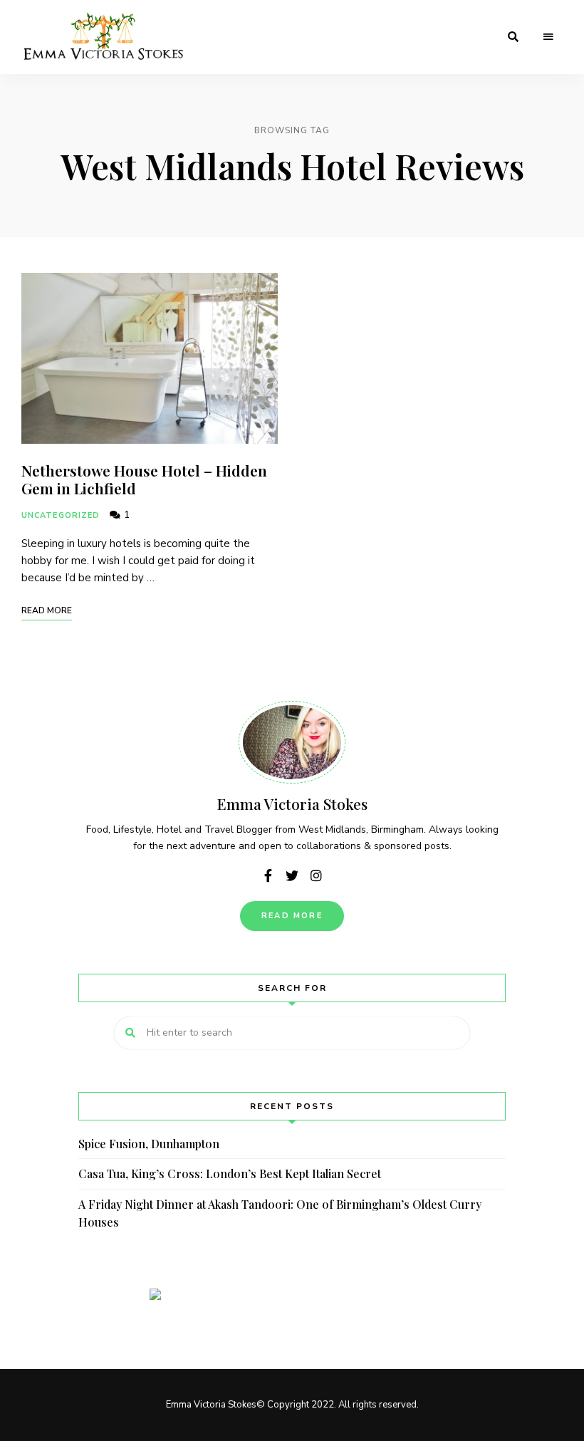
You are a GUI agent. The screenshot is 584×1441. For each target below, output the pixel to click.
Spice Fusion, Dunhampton (148, 1143)
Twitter (292, 875)
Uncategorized (60, 515)
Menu (548, 37)
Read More (292, 915)
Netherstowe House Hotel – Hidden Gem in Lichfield (144, 479)
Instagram (316, 875)
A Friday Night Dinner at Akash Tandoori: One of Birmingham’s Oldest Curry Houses (279, 1213)
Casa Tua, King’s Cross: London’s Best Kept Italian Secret (229, 1173)
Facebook (267, 875)
